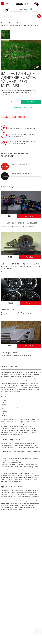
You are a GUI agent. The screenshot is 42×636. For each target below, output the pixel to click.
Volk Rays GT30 (7, 309)
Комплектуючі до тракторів (26, 23)
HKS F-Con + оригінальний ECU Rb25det (19, 223)
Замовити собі (29, 216)
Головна (4, 23)
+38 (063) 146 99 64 (22, 9)
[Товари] (2, 3)
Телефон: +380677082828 (13, 117)
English (26, 4)
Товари (11, 23)
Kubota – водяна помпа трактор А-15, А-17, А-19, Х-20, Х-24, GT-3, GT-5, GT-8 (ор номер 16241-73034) (20, 266)
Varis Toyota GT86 (9, 352)
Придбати (31, 102)
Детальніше (21, 212)
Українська (19, 4)
